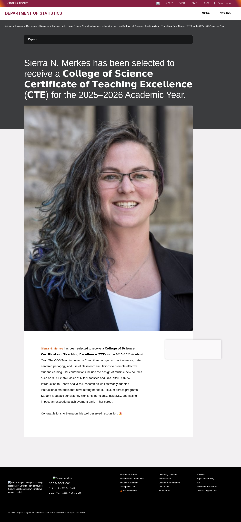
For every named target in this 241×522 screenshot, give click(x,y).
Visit (182, 3)
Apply (169, 3)
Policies (201, 474)
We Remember (130, 490)
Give (194, 3)
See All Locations (63, 488)
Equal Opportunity (205, 478)
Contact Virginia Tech (66, 493)
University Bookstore (207, 486)
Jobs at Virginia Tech (207, 490)
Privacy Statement (129, 482)
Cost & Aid (164, 486)
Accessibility (165, 478)
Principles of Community (132, 478)
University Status (128, 474)
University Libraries (168, 474)
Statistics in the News (63, 26)
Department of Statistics (38, 26)
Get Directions (61, 483)
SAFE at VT (164, 490)
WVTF (200, 482)
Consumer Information (169, 482)
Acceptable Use (127, 486)
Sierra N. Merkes (52, 348)
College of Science (15, 26)
